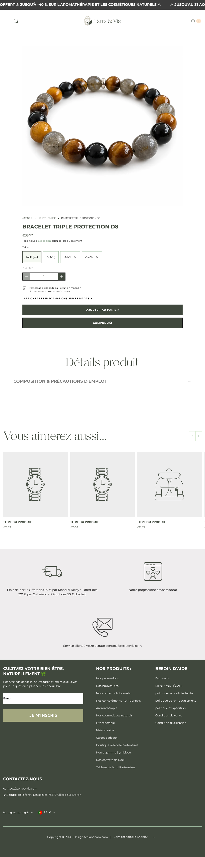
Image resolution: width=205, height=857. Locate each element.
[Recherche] (16, 21)
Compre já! (102, 322)
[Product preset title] (35, 484)
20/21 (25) (70, 257)
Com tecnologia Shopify (131, 837)
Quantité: (28, 268)
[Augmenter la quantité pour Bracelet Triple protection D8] (61, 276)
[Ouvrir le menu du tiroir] (6, 21)
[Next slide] (198, 436)
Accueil (27, 218)
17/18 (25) (32, 257)
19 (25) (50, 257)
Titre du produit (17, 522)
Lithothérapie (47, 218)
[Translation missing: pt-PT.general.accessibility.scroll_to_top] (154, 837)
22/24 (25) (92, 257)
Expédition (44, 240)
